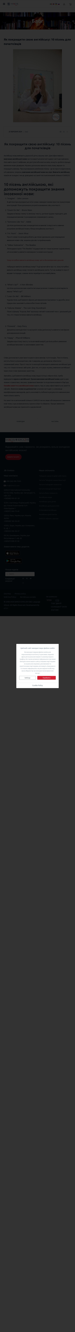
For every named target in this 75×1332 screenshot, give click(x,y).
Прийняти (46, 678)
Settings (27, 678)
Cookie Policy (37, 685)
